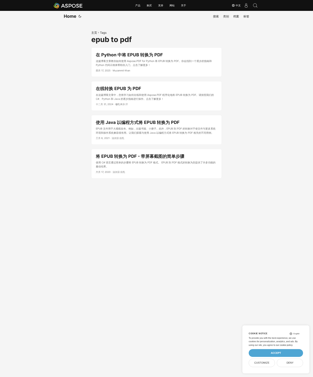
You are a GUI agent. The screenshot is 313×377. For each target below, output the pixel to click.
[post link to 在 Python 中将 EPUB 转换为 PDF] (156, 62)
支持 (160, 5)
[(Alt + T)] (80, 16)
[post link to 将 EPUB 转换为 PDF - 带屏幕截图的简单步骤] (156, 163)
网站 (172, 5)
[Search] (255, 5)
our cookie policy (284, 345)
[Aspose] (68, 5)
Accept (276, 353)
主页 (94, 32)
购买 (149, 5)
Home (70, 16)
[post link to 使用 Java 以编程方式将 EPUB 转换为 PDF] (156, 129)
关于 (183, 5)
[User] (246, 5)
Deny (290, 362)
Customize (261, 362)
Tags (103, 32)
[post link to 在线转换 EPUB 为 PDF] (156, 96)
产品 (137, 5)
